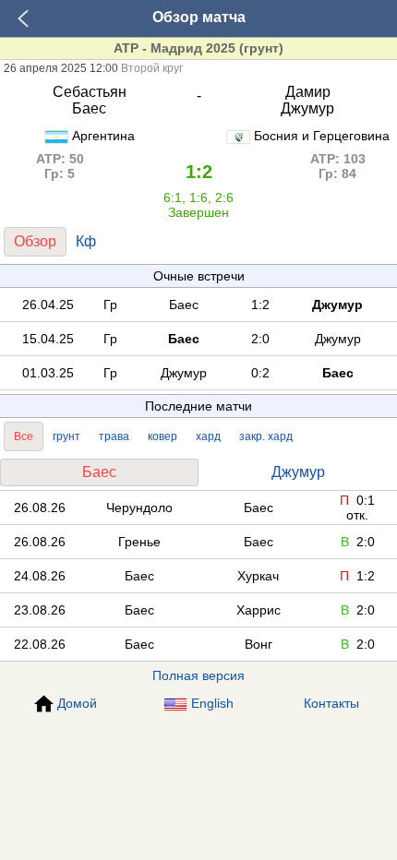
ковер (162, 436)
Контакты (331, 703)
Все (23, 436)
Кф (86, 241)
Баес (99, 472)
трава (114, 436)
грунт (66, 436)
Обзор (35, 241)
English (212, 703)
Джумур (298, 472)
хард (208, 436)
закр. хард (266, 436)
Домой (77, 703)
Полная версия (198, 675)
